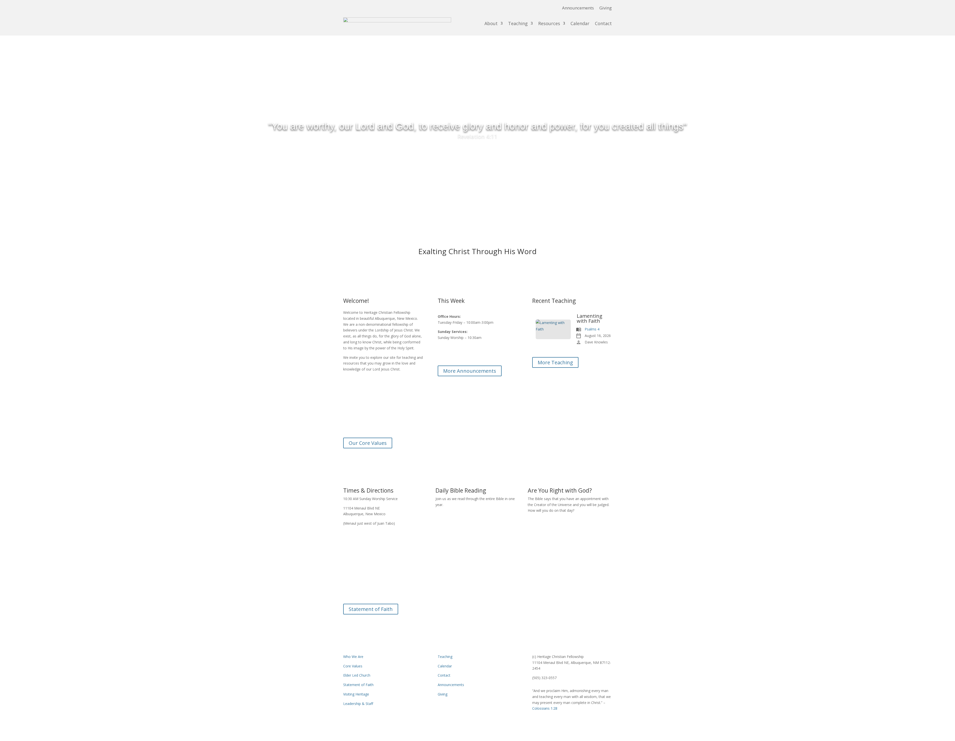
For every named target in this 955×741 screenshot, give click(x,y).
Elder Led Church (356, 675)
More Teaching (555, 362)
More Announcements (469, 371)
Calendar (580, 23)
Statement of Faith (371, 609)
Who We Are (353, 656)
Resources (549, 23)
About (491, 23)
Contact (603, 23)
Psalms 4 (592, 329)
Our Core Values (368, 443)
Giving (605, 8)
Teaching (518, 23)
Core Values (352, 666)
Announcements (578, 8)
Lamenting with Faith (589, 319)
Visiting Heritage (356, 694)
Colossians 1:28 (477, 593)
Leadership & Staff (358, 703)
